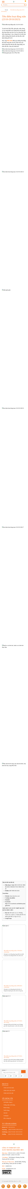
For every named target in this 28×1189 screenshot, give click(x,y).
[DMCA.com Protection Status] (6, 1174)
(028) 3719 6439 (11, 1131)
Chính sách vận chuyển (9, 1090)
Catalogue (6, 1115)
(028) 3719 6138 (11, 1134)
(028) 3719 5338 (15, 1154)
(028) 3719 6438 (12, 1129)
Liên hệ (5, 1113)
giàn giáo (16, 28)
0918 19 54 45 (19, 1129)
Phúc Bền (9, 40)
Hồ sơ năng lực (7, 1118)
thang (23, 28)
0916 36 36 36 (15, 890)
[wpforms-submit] (23, 1071)
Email (4, 1070)
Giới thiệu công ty (8, 1102)
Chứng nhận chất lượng (9, 1105)
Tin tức (6, 9)
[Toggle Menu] (3, 2)
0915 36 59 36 (18, 885)
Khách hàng (6, 1107)
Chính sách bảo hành (9, 1087)
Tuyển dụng (6, 1110)
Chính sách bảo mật (8, 1093)
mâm (20, 28)
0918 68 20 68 (19, 1134)
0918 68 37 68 (14, 887)
